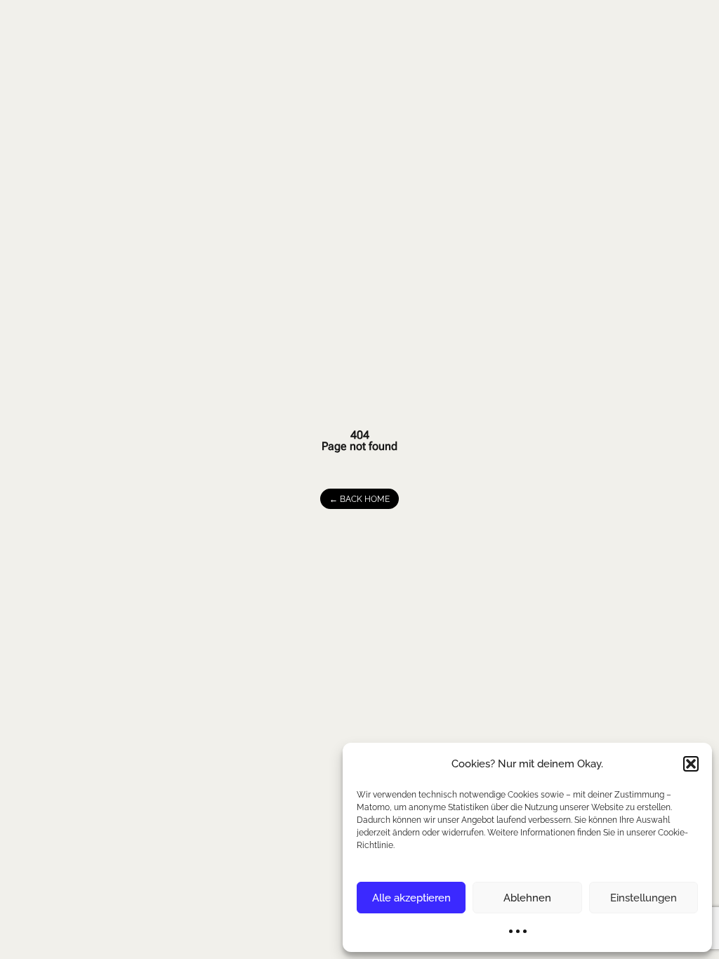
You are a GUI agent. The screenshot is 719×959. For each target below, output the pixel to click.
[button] (691, 764)
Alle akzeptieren (411, 898)
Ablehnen (527, 898)
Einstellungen (643, 898)
